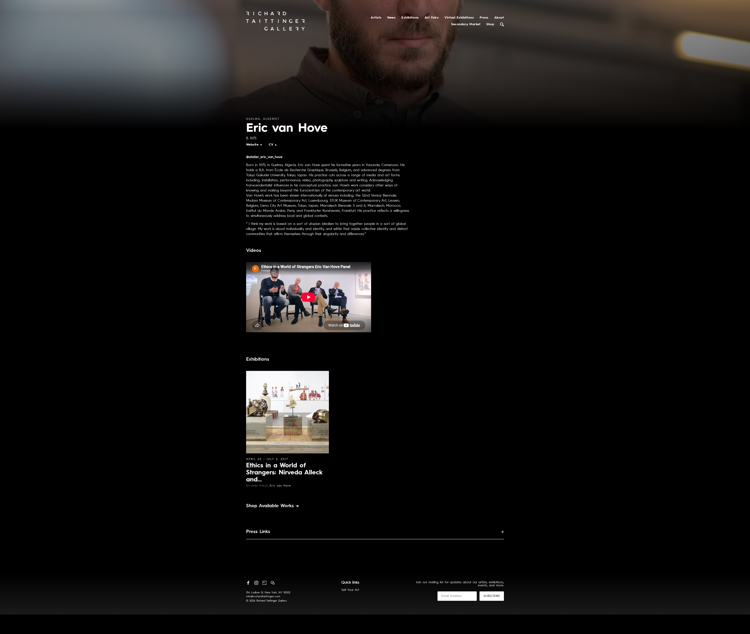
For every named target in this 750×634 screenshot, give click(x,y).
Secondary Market (465, 24)
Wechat (273, 583)
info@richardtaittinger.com (263, 596)
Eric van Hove (280, 485)
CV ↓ (273, 144)
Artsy (264, 583)
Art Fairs (432, 17)
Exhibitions (410, 17)
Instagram (256, 583)
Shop (490, 24)
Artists (376, 17)
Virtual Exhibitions (459, 17)
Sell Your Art (350, 590)
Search (502, 24)
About (499, 17)
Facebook (248, 583)
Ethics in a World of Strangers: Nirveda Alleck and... (284, 473)
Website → (254, 144)
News (391, 17)
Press (484, 17)
